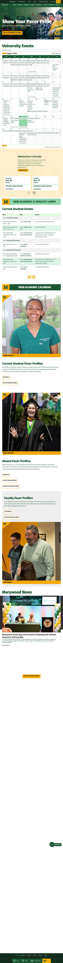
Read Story (5, 645)
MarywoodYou (21, 1)
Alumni (45, 4)
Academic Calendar (43, 1)
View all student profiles (10, 383)
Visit (17, 960)
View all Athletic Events (12, 33)
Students (23, 955)
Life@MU (32, 4)
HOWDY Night (27, 221)
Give (48, 960)
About (14, 4)
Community (51, 4)
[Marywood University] (5, 5)
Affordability (39, 4)
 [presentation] (28, 192)
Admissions (26, 4)
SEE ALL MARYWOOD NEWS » (31, 676)
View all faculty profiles (11, 517)
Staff (45, 955)
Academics (19, 4)
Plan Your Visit (23, 170)
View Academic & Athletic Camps (34, 201)
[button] (55, 844)
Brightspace (13, 1)
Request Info (37, 960)
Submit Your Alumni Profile (11, 486)
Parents (29, 955)
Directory (53, 1)
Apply (26, 960)
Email (29, 1)
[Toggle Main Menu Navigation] (58, 1)
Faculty (40, 955)
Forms (34, 1)
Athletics (57, 4)
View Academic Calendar (34, 287)
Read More (6, 377)
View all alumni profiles (9, 480)
